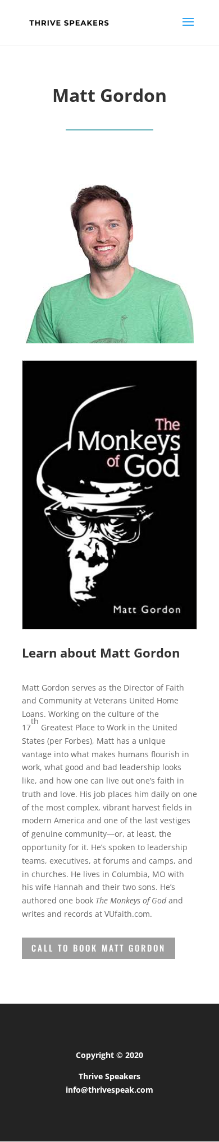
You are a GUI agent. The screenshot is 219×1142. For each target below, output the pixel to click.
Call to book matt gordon (98, 947)
